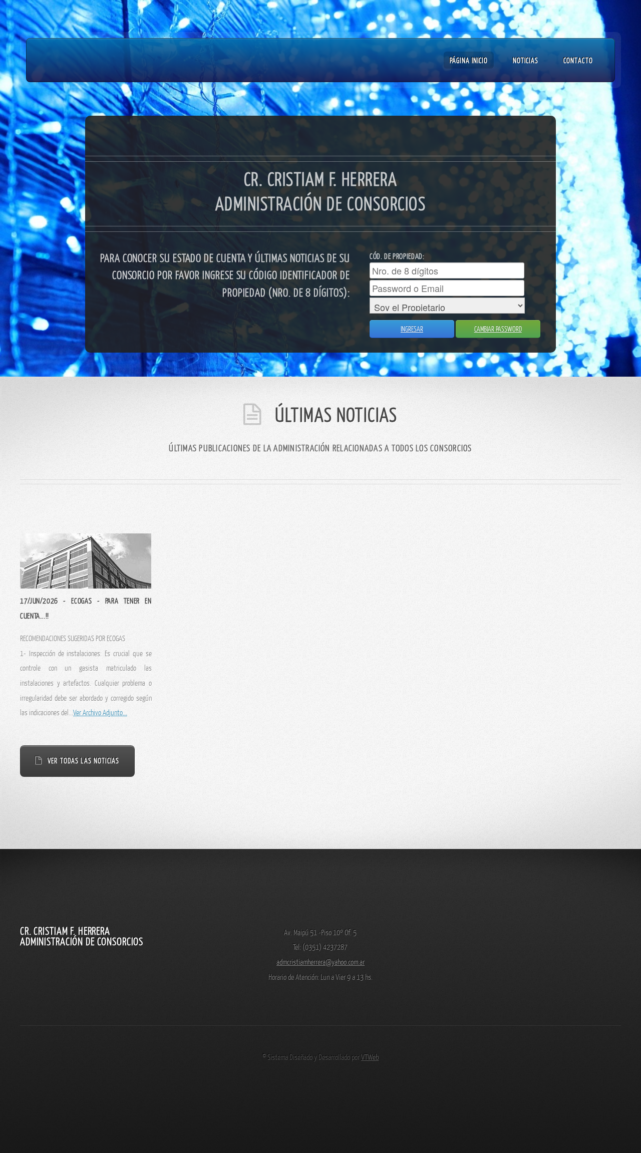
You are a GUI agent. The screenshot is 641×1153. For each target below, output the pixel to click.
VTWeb (370, 1056)
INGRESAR (412, 329)
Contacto (578, 60)
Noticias (525, 60)
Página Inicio (469, 60)
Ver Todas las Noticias (83, 760)
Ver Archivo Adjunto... (100, 712)
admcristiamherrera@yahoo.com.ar (320, 961)
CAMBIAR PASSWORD (498, 329)
